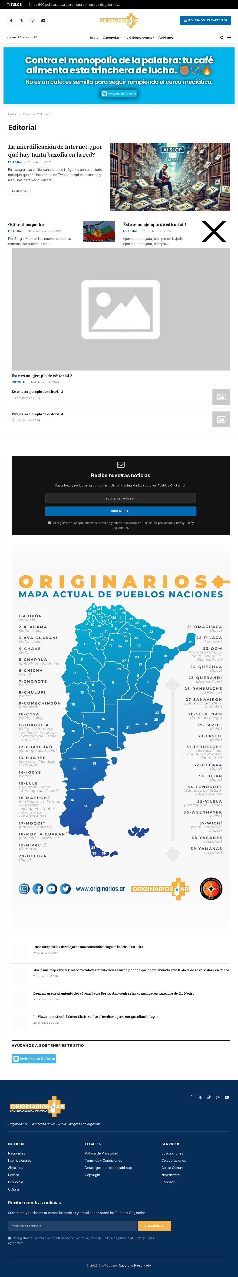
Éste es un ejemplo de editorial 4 (37, 414)
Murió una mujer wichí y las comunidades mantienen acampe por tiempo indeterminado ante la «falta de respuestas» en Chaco (131, 970)
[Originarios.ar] (119, 20)
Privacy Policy (184, 523)
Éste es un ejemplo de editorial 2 (42, 376)
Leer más (19, 190)
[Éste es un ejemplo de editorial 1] (214, 231)
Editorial (15, 162)
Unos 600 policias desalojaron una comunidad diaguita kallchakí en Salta (75, 5)
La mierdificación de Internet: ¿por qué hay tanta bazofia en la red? (55, 150)
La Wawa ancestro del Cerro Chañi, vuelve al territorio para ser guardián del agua (95, 1017)
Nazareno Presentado (135, 1265)
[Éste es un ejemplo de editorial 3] (221, 397)
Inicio (94, 37)
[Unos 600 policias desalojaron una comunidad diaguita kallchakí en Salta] (20, 952)
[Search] (222, 37)
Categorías (111, 37)
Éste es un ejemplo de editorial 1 (155, 224)
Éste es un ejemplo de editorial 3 (37, 391)
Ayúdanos (166, 37)
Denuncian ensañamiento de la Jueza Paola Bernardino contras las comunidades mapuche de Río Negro (113, 993)
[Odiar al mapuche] (99, 231)
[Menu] (229, 37)
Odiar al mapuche (25, 224)
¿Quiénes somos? (140, 37)
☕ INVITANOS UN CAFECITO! (205, 20)
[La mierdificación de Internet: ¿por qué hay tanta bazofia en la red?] (170, 177)
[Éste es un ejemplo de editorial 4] (221, 419)
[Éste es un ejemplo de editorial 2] (121, 309)
